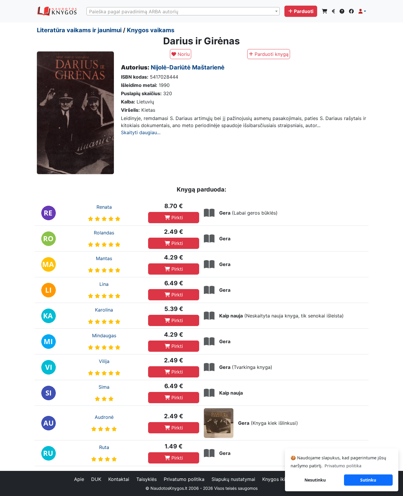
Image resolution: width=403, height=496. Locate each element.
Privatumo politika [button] (343, 466)
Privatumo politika (184, 479)
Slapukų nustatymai (233, 479)
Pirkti (176, 218)
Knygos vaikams (150, 30)
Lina (104, 284)
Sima (104, 387)
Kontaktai (118, 479)
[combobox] (183, 11)
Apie (79, 479)
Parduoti (303, 11)
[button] (362, 11)
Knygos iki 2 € (278, 479)
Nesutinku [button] (315, 480)
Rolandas (104, 233)
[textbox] (183, 11)
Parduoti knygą (271, 54)
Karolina (104, 310)
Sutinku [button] (368, 480)
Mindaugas (104, 335)
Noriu (183, 54)
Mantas (104, 258)
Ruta (104, 447)
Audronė (104, 417)
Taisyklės (146, 479)
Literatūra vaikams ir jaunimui (79, 30)
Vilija (104, 361)
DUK (96, 479)
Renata (104, 207)
